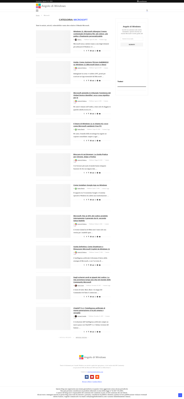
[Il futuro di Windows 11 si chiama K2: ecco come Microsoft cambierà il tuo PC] (53, 134)
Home (38, 15)
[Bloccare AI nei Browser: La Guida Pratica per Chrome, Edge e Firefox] (53, 164)
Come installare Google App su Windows (90, 185)
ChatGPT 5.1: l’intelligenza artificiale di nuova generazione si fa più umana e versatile (89, 310)
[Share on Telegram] (97, 51)
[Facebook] (87, 377)
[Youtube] (92, 377)
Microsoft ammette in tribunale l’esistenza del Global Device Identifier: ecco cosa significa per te (92, 95)
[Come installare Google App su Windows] (53, 195)
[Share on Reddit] (93, 51)
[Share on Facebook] (86, 51)
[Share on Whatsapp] (95, 51)
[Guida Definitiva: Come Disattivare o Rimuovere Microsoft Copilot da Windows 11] (53, 257)
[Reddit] (97, 377)
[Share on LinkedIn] (90, 51)
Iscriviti (132, 44)
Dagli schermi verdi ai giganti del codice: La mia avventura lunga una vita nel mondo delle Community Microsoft (92, 279)
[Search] (147, 11)
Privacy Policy (87, 382)
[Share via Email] (99, 51)
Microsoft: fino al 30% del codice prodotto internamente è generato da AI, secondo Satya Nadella (90, 218)
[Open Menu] (37, 10)
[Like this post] (84, 51)
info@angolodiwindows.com (95, 372)
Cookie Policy (97, 382)
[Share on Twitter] (88, 51)
